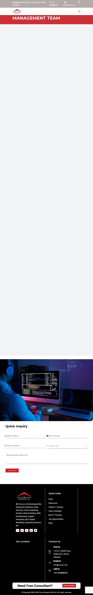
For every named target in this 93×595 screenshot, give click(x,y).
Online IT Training (56, 507)
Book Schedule (69, 586)
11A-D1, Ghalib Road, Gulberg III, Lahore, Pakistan (62, 554)
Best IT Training (55, 515)
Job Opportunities (56, 519)
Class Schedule (55, 511)
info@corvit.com (69, 5)
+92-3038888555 (60, 573)
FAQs (51, 499)
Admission (53, 503)
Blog (50, 523)
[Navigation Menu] (79, 11)
